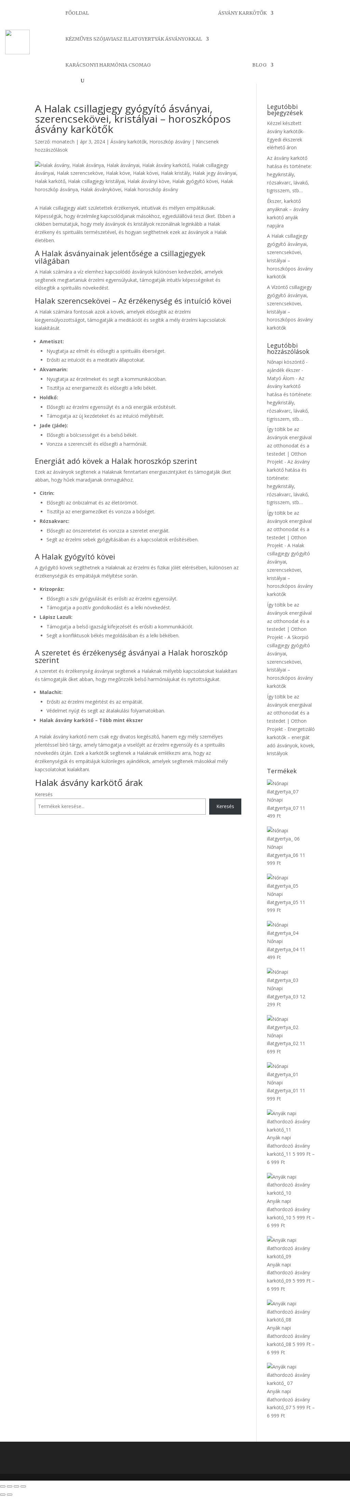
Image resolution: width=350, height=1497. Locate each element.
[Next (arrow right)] (9, 1495)
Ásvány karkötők (242, 13)
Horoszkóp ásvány (169, 141)
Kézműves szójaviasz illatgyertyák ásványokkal (133, 39)
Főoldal (77, 13)
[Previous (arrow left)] (2, 1495)
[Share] (9, 1486)
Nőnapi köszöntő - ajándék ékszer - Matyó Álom (287, 370)
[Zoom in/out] (23, 1486)
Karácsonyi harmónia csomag (108, 65)
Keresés (44, 794)
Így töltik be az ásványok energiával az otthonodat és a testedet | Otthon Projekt (289, 445)
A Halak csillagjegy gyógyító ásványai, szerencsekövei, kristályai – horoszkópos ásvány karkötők (290, 569)
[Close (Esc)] (2, 1486)
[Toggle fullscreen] (16, 1486)
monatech (63, 141)
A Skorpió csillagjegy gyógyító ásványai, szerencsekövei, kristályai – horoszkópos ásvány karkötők (290, 661)
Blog (259, 65)
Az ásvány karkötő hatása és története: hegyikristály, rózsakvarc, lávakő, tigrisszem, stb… (289, 174)
